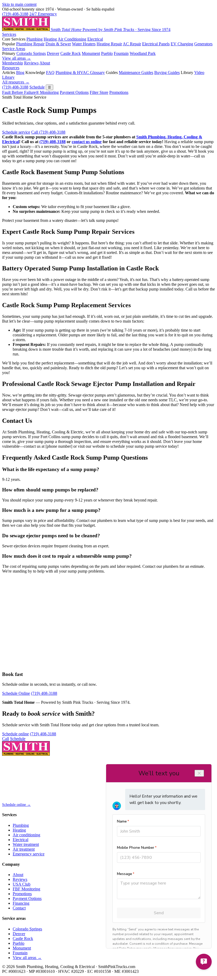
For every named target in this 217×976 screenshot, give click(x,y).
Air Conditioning (72, 39)
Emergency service (28, 854)
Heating (50, 39)
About (44, 63)
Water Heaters (84, 44)
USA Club (21, 884)
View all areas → (16, 58)
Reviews (31, 63)
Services (9, 34)
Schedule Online (16, 693)
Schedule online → (16, 805)
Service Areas (13, 48)
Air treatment (24, 849)
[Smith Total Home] (26, 754)
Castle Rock (70, 53)
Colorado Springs (31, 53)
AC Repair (132, 44)
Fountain (121, 53)
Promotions (118, 92)
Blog (20, 72)
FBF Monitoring (26, 889)
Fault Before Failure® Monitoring (30, 92)
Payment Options (74, 92)
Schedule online (15, 734)
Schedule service (16, 132)
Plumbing (34, 39)
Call (5, 738)
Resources (10, 67)
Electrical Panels (156, 44)
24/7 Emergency (43, 14)
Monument (91, 53)
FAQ (50, 72)
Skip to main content (19, 4)
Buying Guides (167, 72)
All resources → (15, 82)
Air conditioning (26, 835)
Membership (12, 63)
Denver (53, 53)
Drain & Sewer (58, 44)
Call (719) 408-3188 (48, 132)
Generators (203, 44)
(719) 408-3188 (15, 14)
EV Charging (182, 44)
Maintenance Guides (136, 72)
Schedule (37, 87)
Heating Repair (109, 44)
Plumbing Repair (30, 44)
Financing (21, 903)
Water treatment (26, 844)
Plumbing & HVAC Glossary (80, 72)
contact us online (87, 141)
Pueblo (107, 53)
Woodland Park (143, 53)
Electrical (95, 39)
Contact (19, 908)
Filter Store (99, 92)
